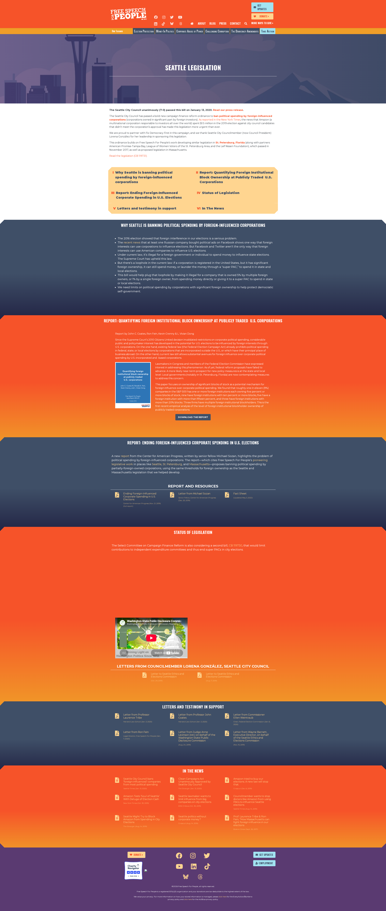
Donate (263, 16)
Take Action (267, 31)
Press (222, 23)
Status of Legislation (220, 193)
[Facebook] (156, 16)
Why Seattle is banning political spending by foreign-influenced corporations (143, 177)
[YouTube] (180, 16)
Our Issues (117, 31)
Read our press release (228, 110)
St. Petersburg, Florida (230, 142)
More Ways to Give (261, 23)
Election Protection (143, 31)
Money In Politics (165, 31)
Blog (212, 23)
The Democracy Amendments (244, 31)
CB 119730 (235, 545)
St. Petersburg (172, 464)
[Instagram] (163, 16)
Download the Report (193, 417)
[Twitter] (171, 16)
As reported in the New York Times (219, 119)
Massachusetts (199, 464)
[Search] (245, 23)
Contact (235, 23)
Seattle (156, 464)
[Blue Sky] (172, 23)
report (125, 456)
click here (222, 896)
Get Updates (262, 7)
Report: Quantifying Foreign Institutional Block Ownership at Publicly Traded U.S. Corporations (236, 177)
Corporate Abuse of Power (189, 31)
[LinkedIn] (155, 23)
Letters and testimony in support (146, 208)
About (202, 23)
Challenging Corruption (217, 31)
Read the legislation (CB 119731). (128, 155)
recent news (132, 242)
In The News (213, 208)
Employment (266, 863)
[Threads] (181, 23)
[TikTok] (163, 23)
